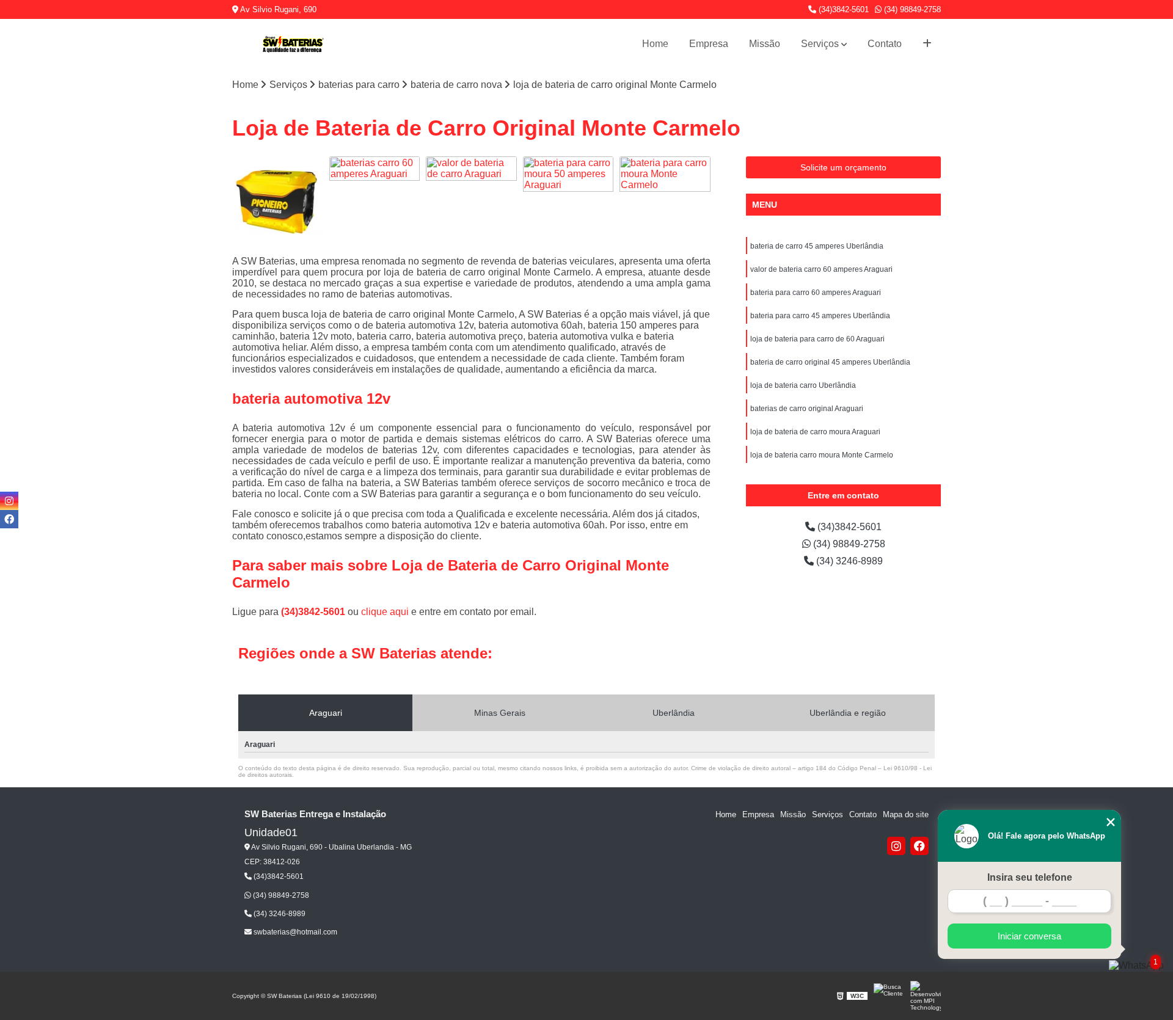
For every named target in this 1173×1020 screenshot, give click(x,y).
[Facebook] (919, 846)
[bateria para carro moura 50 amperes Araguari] (568, 201)
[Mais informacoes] (927, 44)
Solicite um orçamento (843, 167)
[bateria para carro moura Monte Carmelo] (665, 201)
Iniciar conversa (1029, 936)
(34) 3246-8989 (848, 561)
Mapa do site (906, 814)
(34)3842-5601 (842, 9)
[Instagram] (896, 846)
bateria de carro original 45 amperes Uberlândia (830, 362)
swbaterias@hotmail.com (294, 932)
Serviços (820, 43)
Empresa (708, 43)
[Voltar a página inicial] (293, 44)
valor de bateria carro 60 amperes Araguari (821, 269)
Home (655, 43)
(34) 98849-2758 (911, 9)
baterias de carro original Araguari (806, 408)
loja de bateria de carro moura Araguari (815, 432)
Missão (764, 43)
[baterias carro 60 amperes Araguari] (374, 201)
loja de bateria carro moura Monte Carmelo (821, 455)
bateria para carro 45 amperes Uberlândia (820, 315)
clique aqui (385, 612)
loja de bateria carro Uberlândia (803, 385)
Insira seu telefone (1029, 877)
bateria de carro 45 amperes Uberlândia (816, 246)
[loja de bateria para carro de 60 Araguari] (277, 201)
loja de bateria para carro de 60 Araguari (817, 339)
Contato (885, 43)
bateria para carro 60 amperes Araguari (815, 292)
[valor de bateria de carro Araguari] (471, 201)
